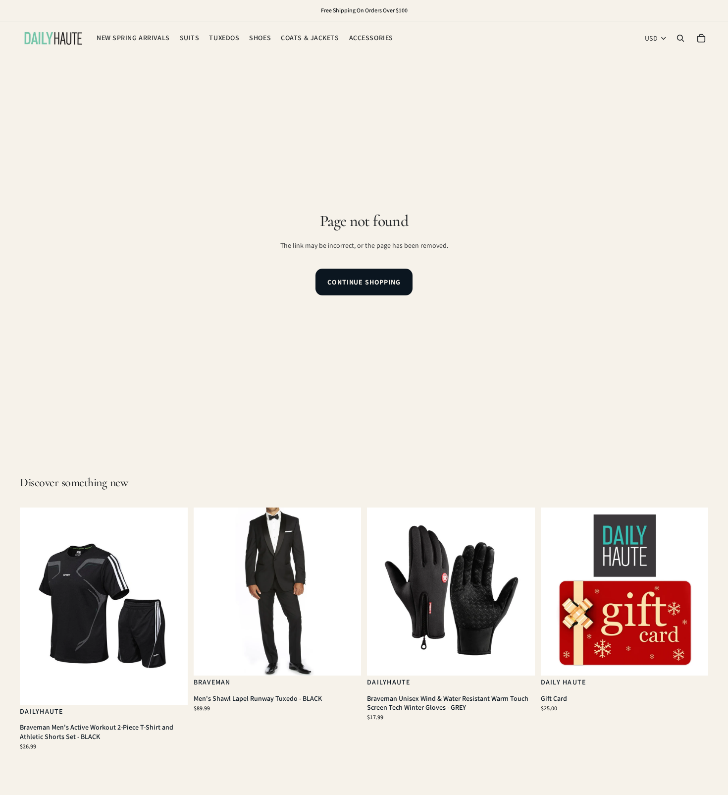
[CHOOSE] (172, 689)
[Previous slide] (35, 606)
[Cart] (701, 38)
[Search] (680, 38)
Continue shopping (363, 282)
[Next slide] (173, 606)
